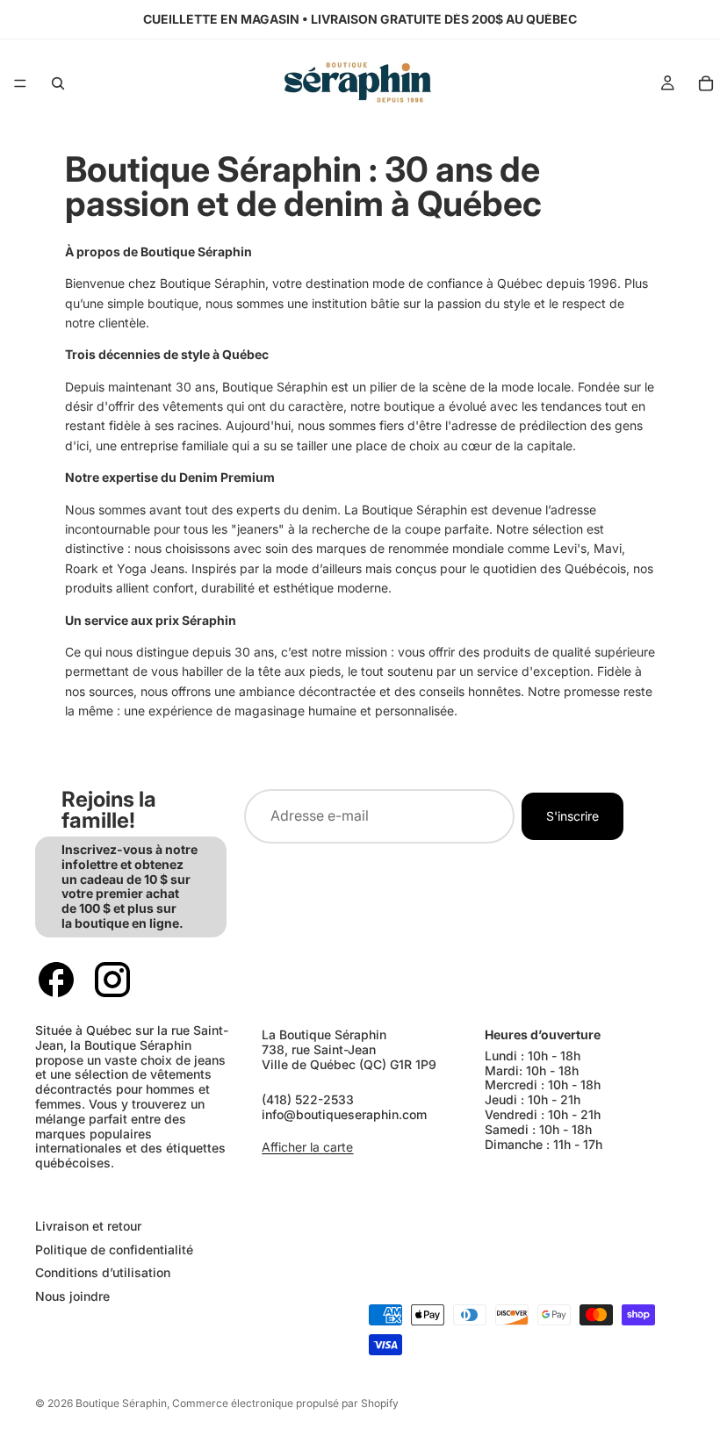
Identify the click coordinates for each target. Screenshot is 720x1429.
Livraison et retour (88, 1224)
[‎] (188, 1190)
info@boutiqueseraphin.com (344, 1114)
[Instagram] (112, 980)
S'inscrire (572, 815)
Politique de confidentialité (114, 1248)
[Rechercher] (58, 83)
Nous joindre (72, 1296)
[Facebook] (56, 980)
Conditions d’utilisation (102, 1272)
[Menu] (20, 83)
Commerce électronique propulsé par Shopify (285, 1403)
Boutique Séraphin (121, 1403)
